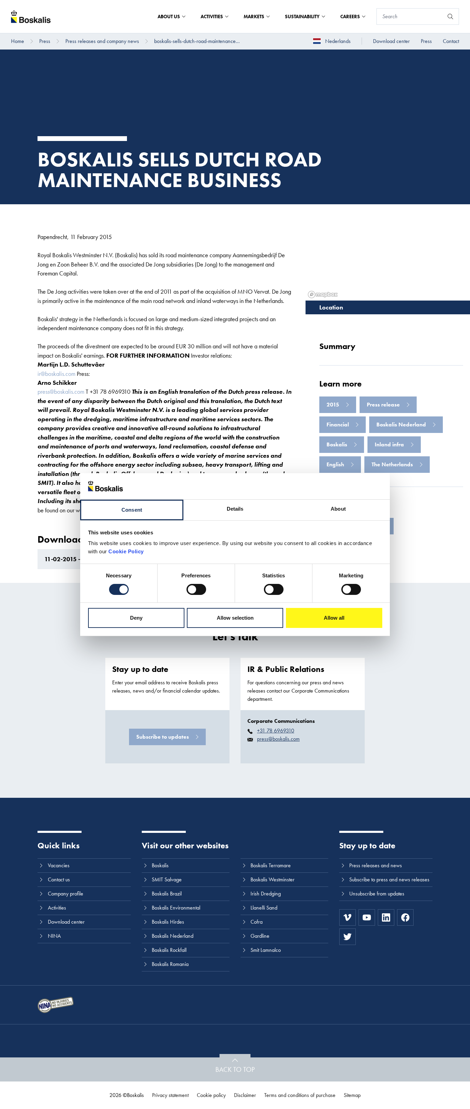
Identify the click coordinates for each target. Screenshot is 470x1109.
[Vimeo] (347, 917)
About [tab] (338, 509)
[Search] (450, 16)
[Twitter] (347, 936)
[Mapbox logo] (323, 294)
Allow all (334, 618)
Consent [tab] (131, 510)
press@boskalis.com (61, 391)
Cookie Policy (126, 551)
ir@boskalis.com (56, 374)
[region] (388, 252)
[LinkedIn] (386, 917)
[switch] (196, 589)
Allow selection (235, 618)
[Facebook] (405, 917)
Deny (136, 618)
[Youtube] (367, 917)
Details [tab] (235, 509)
